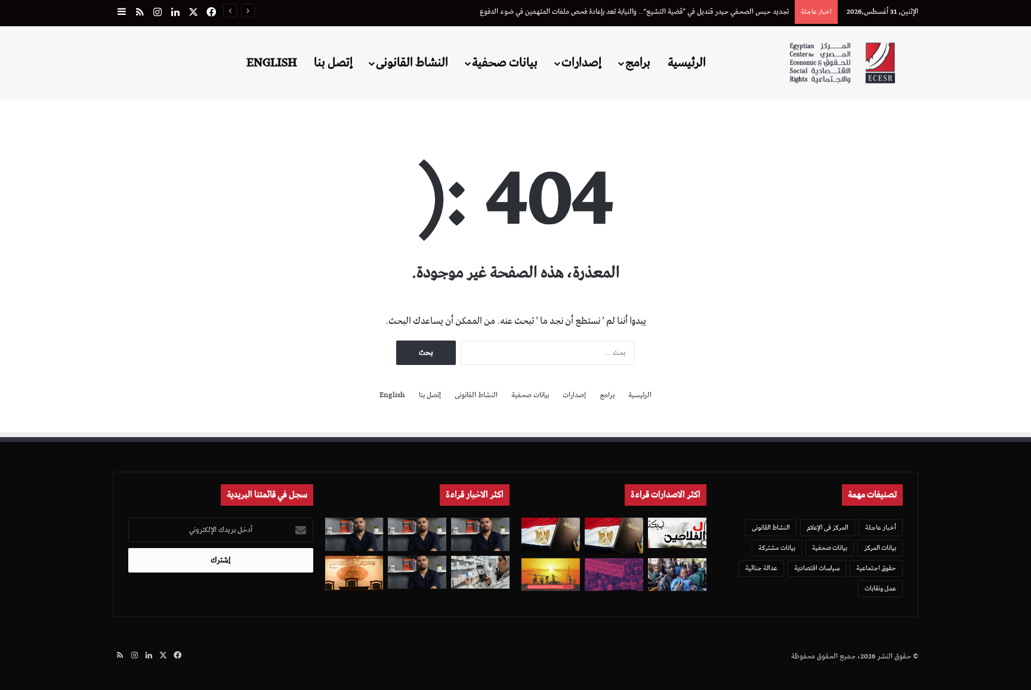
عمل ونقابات (880, 588)
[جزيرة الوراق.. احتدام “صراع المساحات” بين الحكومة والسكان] (614, 574)
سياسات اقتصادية (816, 568)
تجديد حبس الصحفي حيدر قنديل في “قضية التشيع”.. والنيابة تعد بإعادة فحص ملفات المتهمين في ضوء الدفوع (634, 11)
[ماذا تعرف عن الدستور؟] (614, 535)
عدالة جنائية (761, 568)
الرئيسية (687, 62)
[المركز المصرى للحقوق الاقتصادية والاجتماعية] (842, 63)
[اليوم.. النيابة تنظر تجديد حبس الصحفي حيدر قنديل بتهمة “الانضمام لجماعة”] (417, 572)
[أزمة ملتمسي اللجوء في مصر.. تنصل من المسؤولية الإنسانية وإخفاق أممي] (677, 574)
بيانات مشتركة (776, 548)
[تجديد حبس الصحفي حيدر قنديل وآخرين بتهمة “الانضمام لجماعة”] (480, 534)
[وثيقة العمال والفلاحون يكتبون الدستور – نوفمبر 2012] (677, 532)
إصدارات (581, 62)
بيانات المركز (880, 548)
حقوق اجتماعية (876, 568)
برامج (637, 62)
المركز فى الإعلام (827, 527)
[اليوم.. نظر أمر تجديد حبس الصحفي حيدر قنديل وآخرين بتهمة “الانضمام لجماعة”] (417, 534)
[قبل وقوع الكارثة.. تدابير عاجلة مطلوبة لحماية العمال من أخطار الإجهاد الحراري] (550, 574)
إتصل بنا (333, 62)
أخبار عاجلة (880, 527)
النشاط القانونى (412, 62)
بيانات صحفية (505, 62)
